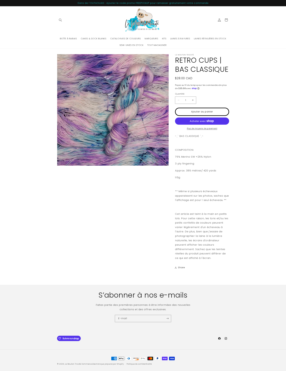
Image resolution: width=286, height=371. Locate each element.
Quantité (179, 93)
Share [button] (181, 267)
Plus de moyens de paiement (202, 128)
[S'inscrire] (167, 318)
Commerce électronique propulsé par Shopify (103, 364)
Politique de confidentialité (139, 364)
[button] (60, 20)
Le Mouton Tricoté (73, 364)
